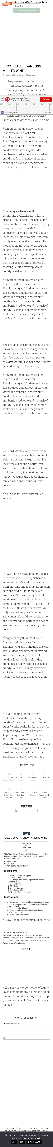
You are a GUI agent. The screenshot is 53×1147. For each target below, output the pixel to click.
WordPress (34, 1131)
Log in (45, 1131)
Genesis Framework (16, 1131)
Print (26, 834)
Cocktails (23, 932)
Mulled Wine (28, 938)
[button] (26, 6)
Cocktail (39, 935)
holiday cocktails (17, 938)
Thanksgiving (8, 943)
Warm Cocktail (19, 943)
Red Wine (37, 938)
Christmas (16, 932)
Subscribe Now (26, 10)
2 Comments (30, 75)
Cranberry (6, 938)
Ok (13, 1142)
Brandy (24, 935)
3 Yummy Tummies (26, 28)
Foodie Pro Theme (35, 1128)
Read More (34, 1142)
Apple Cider (17, 935)
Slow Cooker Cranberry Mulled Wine (22, 68)
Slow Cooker (14, 940)
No (21, 1142)
